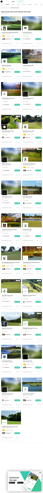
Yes (16, 43)
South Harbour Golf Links (4, 7)
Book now (17, 39)
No (19, 43)
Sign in (13, 1)
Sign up (20, 1)
